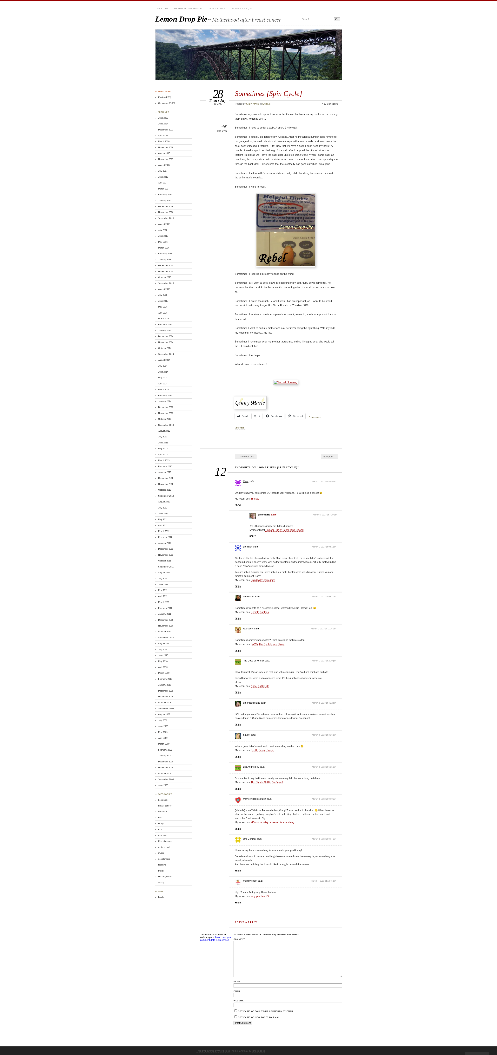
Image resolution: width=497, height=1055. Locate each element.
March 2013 (163, 460)
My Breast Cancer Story (189, 8)
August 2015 (164, 289)
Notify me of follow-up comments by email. (266, 1011)
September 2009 (166, 708)
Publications (217, 8)
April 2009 (163, 738)
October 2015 (164, 277)
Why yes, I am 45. (260, 896)
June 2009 (163, 726)
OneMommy (249, 839)
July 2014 (162, 366)
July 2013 (162, 436)
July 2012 (162, 508)
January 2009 (164, 755)
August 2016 (164, 224)
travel (160, 871)
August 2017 (164, 165)
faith (160, 817)
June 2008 (163, 785)
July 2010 (162, 649)
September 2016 (166, 218)
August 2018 (164, 153)
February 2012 (165, 537)
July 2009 (162, 720)
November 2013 (165, 413)
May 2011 (162, 590)
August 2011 (164, 572)
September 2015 (166, 283)
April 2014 (163, 383)
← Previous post (245, 456)
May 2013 (163, 448)
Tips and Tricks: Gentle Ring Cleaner (284, 530)
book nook (163, 800)
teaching (162, 865)
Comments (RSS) (166, 103)
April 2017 (163, 183)
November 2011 (165, 555)
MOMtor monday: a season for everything (272, 822)
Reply (238, 505)
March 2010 (163, 673)
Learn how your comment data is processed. (216, 938)
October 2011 (164, 561)
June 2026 (163, 118)
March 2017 (163, 189)
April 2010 (163, 667)
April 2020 (163, 135)
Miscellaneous (165, 841)
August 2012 (164, 502)
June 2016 (163, 236)
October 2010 (164, 631)
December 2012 (165, 478)
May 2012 (163, 519)
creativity (162, 811)
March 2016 (163, 248)
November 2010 (165, 626)
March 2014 (163, 389)
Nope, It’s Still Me (260, 686)
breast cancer (164, 806)
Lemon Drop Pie (181, 19)
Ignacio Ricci (258, 1051)
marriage (162, 835)
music (161, 853)
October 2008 (164, 773)
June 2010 (163, 655)
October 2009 (164, 702)
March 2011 (163, 602)
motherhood (163, 847)
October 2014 (164, 348)
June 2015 (163, 301)
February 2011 (165, 608)
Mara (245, 481)
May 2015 (163, 307)
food (160, 829)
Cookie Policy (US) (241, 8)
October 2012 (164, 490)
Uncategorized (165, 876)
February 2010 (165, 679)
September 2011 (166, 567)
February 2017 (165, 194)
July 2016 (162, 230)
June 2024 (163, 124)
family (161, 823)
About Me (162, 8)
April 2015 (163, 313)
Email (237, 991)
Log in (161, 897)
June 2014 (163, 372)
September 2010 (166, 637)
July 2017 (162, 171)
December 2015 (165, 265)
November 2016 (165, 212)
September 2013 (166, 425)
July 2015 (162, 295)
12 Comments (331, 104)
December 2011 (165, 549)
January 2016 (164, 259)
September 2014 (166, 354)
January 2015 (164, 330)
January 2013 (164, 472)
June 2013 (163, 442)
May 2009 (163, 732)
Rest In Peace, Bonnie (262, 750)
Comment (240, 939)
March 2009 (163, 744)
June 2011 (163, 584)
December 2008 (165, 761)
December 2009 (165, 691)
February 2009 (165, 750)
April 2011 (162, 596)
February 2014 (165, 395)
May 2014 (163, 377)
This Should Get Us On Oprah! (267, 782)
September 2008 (166, 779)
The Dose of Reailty (253, 660)
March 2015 (163, 318)
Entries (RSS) (164, 97)
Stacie (246, 734)
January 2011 (164, 614)
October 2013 (164, 419)
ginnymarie (264, 514)
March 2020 (163, 141)
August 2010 (164, 643)
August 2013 (164, 431)
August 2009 (164, 714)
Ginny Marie (252, 104)
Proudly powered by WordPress (213, 1051)
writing (266, 104)
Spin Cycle (222, 131)
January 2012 (164, 543)
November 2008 (165, 767)
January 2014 (164, 401)
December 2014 (165, 336)
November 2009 (165, 696)
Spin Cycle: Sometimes (263, 580)
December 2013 (165, 407)
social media (164, 859)
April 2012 (163, 525)
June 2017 (163, 177)
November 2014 (165, 342)
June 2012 (163, 513)
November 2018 (165, 147)
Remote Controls (260, 612)
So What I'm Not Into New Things (268, 644)
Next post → (329, 456)
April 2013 (163, 454)
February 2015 (165, 324)
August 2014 (164, 360)
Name (237, 981)
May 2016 (163, 242)
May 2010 (163, 661)
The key (255, 498)
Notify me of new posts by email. (259, 1017)
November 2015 (165, 271)
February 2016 (165, 253)
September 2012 (166, 496)
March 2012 (163, 531)
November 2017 (165, 159)
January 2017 (164, 200)
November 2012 (165, 484)
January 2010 (164, 685)
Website (239, 1001)
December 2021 (165, 130)
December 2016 (165, 206)
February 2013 (165, 466)
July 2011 (162, 578)
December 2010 (165, 620)
